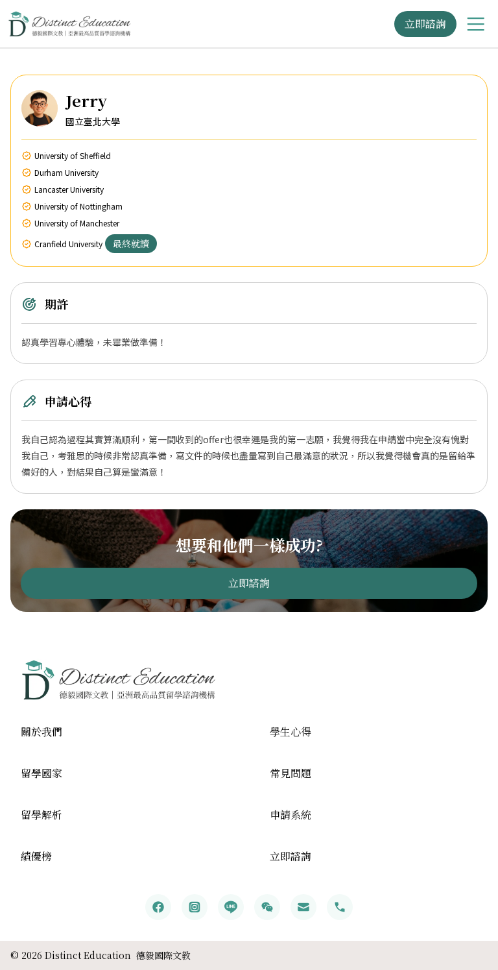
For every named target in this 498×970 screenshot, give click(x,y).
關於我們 (41, 731)
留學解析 (41, 814)
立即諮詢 (425, 23)
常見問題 (290, 773)
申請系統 (290, 814)
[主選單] (476, 24)
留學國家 (41, 773)
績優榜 (36, 856)
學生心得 (290, 731)
